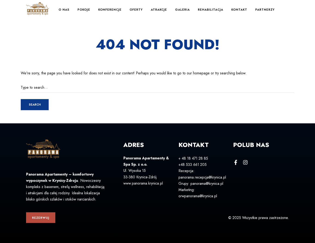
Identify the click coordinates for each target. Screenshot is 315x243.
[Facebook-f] (235, 162)
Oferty (136, 9)
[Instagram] (245, 162)
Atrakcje (159, 9)
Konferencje (110, 9)
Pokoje (83, 9)
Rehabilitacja (210, 9)
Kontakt (239, 9)
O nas (64, 9)
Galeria (182, 9)
